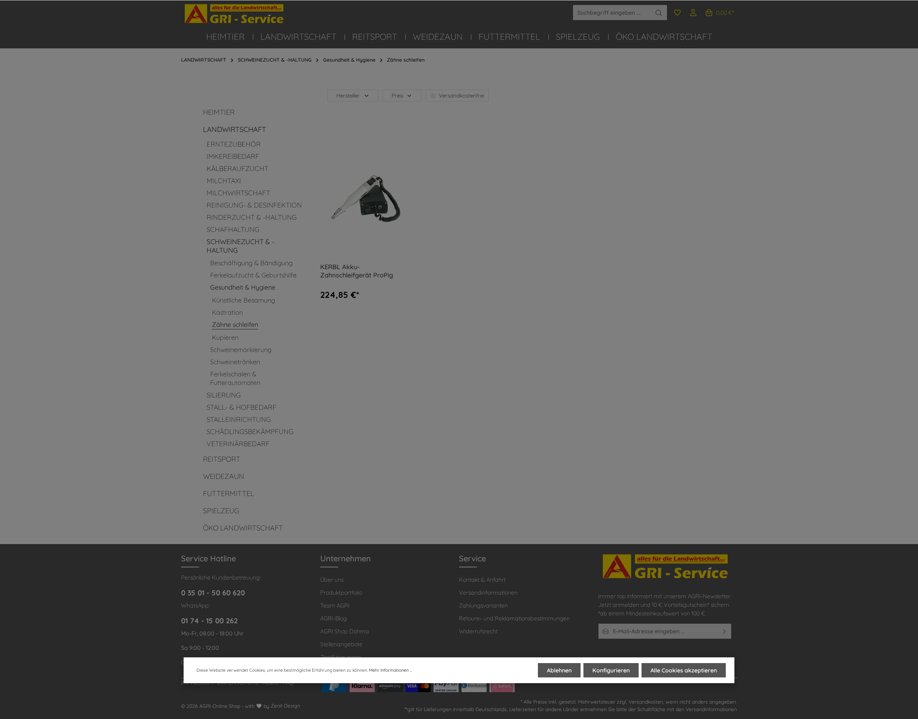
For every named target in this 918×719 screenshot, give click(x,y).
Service (472, 558)
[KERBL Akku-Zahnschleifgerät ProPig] (364, 198)
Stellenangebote (341, 644)
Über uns (332, 579)
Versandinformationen (488, 592)
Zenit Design (285, 706)
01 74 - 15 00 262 (209, 620)
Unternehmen (345, 558)
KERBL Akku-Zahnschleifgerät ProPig (356, 271)
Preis (397, 95)
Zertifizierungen (340, 657)
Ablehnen (559, 670)
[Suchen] (658, 12)
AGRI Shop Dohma (344, 631)
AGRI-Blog (333, 618)
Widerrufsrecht (478, 631)
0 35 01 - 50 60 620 (213, 592)
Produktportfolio (341, 592)
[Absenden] (725, 631)
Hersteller (348, 95)
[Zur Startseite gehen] (235, 14)
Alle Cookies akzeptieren (683, 670)
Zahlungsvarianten (483, 605)
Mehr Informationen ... (390, 670)
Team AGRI (335, 605)
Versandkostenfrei (461, 95)
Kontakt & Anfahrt (482, 579)
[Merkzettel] (677, 12)
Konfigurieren (611, 670)
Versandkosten (646, 702)
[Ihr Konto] (693, 12)
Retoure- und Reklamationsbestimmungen (514, 618)
